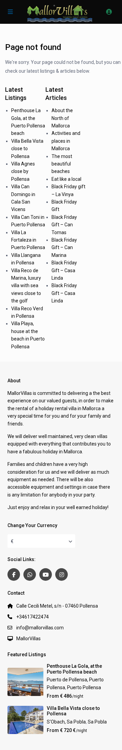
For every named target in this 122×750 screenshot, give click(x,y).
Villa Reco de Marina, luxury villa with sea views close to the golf (26, 286)
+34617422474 (32, 617)
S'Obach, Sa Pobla (66, 722)
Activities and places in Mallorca (66, 140)
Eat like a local (66, 179)
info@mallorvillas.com (40, 627)
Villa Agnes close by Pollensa (23, 171)
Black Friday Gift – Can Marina (64, 247)
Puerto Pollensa (84, 687)
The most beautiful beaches (62, 164)
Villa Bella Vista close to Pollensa (27, 148)
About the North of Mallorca (62, 118)
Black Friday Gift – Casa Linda (64, 270)
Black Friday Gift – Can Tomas (64, 224)
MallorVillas (28, 638)
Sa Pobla (97, 722)
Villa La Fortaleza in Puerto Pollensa (28, 240)
